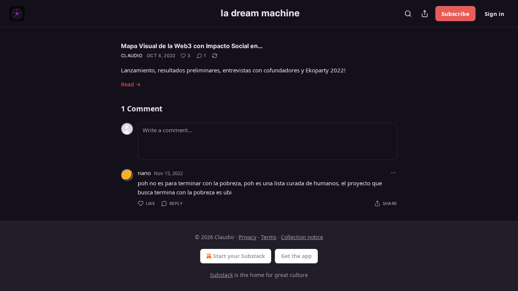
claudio (131, 55)
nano (144, 173)
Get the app (296, 256)
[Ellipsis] (393, 173)
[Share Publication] (424, 13)
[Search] (408, 13)
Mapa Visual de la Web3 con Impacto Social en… (192, 46)
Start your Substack (239, 256)
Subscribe (455, 13)
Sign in (494, 13)
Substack (221, 274)
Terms (268, 237)
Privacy (247, 237)
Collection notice (302, 237)
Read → (131, 84)
